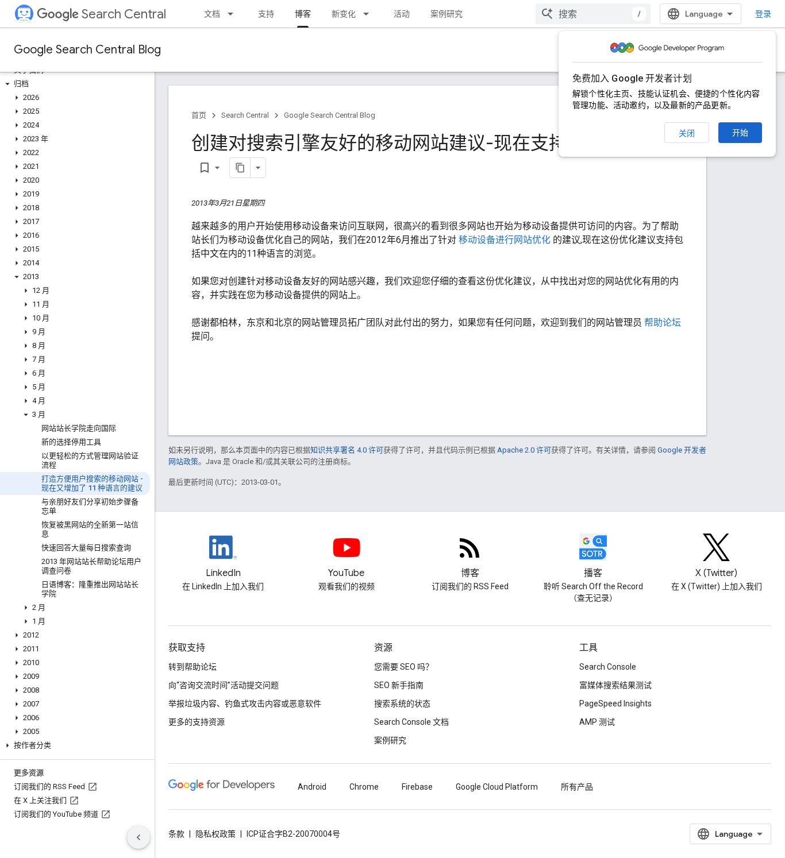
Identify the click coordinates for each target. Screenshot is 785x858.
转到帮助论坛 (192, 666)
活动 (402, 14)
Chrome (364, 786)
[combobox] (593, 13)
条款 (176, 833)
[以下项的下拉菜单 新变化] (369, 14)
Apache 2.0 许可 (524, 450)
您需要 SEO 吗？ (403, 666)
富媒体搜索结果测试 (615, 685)
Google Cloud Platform (497, 786)
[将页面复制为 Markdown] (240, 167)
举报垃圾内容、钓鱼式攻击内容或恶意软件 (244, 703)
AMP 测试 (597, 721)
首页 (198, 115)
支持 (266, 14)
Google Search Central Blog (87, 49)
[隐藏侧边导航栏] (138, 837)
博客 (303, 14)
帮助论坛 (662, 322)
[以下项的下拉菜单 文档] (234, 14)
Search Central (124, 14)
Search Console (607, 666)
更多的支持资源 (196, 721)
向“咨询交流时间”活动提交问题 (223, 685)
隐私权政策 (215, 833)
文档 (212, 14)
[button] (75, 84)
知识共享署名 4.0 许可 (346, 450)
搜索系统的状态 (402, 703)
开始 (740, 132)
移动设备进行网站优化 (506, 239)
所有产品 (577, 786)
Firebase (417, 786)
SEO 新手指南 (399, 685)
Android (312, 786)
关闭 (687, 133)
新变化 (344, 14)
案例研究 (446, 14)
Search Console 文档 (411, 721)
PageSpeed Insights (615, 703)
